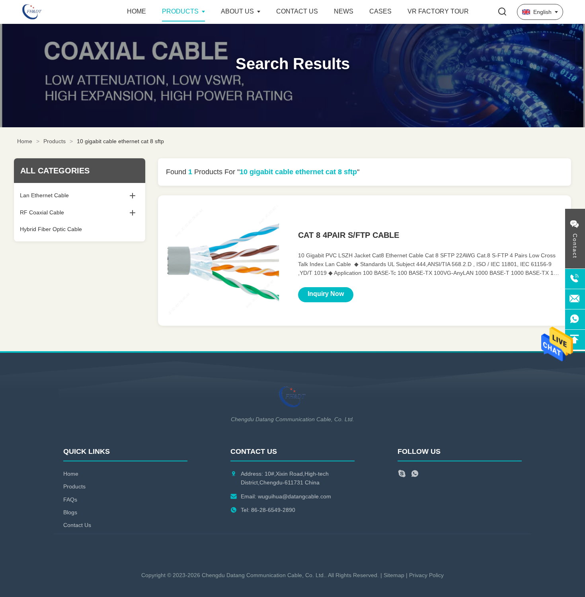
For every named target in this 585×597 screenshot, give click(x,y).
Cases (380, 11)
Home (136, 11)
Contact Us (297, 11)
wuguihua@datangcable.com (294, 496)
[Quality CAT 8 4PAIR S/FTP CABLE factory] (223, 260)
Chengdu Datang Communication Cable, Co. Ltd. (263, 575)
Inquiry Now (326, 293)
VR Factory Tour (438, 11)
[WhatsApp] (415, 474)
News (343, 11)
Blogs (70, 512)
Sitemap (394, 575)
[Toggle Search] (502, 12)
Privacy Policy (426, 575)
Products (180, 11)
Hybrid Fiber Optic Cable (51, 229)
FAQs (70, 499)
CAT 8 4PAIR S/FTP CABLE (348, 235)
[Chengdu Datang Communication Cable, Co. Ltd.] (65, 12)
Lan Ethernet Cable (44, 195)
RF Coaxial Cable (42, 212)
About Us (237, 11)
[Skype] (402, 474)
